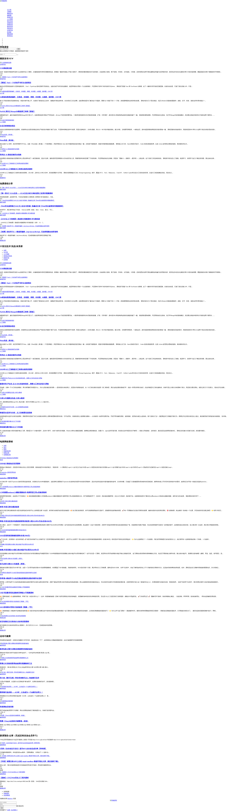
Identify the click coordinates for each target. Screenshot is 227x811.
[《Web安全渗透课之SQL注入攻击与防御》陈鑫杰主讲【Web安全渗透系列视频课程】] (27, 200)
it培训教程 (7, 795)
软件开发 (10, 21)
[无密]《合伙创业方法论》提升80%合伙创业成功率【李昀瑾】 (23, 749)
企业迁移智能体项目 (7, 126)
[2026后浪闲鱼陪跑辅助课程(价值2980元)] (13, 530)
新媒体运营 (7, 451)
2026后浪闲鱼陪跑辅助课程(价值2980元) (15, 535)
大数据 (9, 11)
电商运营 (6, 453)
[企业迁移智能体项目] (7, 120)
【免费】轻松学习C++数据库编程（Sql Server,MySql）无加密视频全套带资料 (29, 232)
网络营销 (10, 34)
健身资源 (3, 645)
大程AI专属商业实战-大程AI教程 (12, 398)
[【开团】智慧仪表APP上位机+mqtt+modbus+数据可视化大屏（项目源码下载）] (25, 756)
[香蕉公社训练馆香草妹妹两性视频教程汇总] (14, 658)
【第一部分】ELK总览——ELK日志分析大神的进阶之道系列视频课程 (26, 193)
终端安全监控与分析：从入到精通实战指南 (16, 413)
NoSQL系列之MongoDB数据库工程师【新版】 (17, 111)
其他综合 (10, 36)
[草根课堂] (3, 1)
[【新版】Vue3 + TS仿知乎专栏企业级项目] (13, 77)
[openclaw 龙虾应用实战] (8, 472)
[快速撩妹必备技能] (6, 701)
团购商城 (3, 745)
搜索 (18, 49)
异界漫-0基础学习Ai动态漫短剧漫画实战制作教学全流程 (21, 578)
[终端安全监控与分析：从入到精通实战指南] (14, 407)
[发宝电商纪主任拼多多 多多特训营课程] (13, 616)
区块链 (9, 32)
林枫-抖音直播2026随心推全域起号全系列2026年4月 (19, 550)
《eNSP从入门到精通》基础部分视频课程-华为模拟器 (20, 219)
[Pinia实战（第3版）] (6, 134)
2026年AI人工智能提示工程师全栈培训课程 (16, 169)
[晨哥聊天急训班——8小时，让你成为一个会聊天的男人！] (19, 686)
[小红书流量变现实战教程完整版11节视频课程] (15, 587)
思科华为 (10, 28)
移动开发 (10, 26)
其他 (5, 449)
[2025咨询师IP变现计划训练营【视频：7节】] (14, 601)
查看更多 (3, 178)
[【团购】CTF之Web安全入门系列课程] (12, 772)
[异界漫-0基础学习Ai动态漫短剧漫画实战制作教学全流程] (18, 572)
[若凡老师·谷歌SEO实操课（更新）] (11, 558)
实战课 (6, 8)
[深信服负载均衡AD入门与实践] (10, 421)
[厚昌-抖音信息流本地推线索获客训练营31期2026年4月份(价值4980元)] (22, 515)
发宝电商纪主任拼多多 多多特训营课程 (14, 621)
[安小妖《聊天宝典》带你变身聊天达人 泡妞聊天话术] (17, 672)
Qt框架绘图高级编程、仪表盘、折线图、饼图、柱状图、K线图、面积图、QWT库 (30, 97)
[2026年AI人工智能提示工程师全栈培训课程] (14, 163)
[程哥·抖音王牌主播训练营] (8, 501)
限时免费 (3, 189)
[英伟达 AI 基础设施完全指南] (9, 149)
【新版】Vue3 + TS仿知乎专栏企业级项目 (15, 83)
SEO (5, 447)
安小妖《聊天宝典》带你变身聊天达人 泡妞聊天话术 (19, 678)
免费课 (6, 6)
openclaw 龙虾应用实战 (8, 478)
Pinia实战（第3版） (7, 140)
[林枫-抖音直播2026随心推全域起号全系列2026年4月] (17, 544)
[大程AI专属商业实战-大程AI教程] (11, 392)
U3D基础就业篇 (6, 68)
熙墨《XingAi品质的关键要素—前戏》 (14, 721)
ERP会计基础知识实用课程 (10, 463)
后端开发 (10, 23)
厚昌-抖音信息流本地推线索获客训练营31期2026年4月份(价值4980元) (26, 521)
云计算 (9, 9)
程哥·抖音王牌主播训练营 (9, 507)
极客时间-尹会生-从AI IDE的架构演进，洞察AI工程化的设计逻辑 (24, 384)
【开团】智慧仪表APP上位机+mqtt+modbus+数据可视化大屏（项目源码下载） (29, 761)
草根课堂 (6, 793)
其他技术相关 (8, 256)
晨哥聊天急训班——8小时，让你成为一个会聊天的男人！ (21, 692)
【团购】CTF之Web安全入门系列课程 (14, 778)
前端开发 (10, 17)
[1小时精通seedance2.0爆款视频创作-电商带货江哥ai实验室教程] (20, 486)
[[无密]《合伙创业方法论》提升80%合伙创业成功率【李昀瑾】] (20, 743)
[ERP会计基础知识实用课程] (9, 458)
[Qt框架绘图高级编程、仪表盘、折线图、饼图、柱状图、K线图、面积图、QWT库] (26, 91)
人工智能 (10, 19)
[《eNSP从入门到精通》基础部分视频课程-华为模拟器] (17, 213)
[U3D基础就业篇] (5, 62)
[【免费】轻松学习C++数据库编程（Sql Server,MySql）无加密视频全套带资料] (24, 226)
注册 (8, 810)
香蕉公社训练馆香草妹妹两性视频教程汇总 (16, 663)
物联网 (9, 15)
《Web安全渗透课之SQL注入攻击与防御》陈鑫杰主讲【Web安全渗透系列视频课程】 (32, 206)
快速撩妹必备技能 (6, 707)
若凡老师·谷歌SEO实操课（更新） (13, 564)
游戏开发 (10, 24)
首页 (5, 4)
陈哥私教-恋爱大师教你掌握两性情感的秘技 (16, 649)
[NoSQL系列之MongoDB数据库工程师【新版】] (15, 106)
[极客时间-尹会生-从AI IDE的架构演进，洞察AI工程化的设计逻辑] (21, 378)
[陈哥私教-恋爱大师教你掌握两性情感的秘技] (14, 643)
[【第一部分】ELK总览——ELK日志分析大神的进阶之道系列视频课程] (22, 187)
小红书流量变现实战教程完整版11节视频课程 (17, 593)
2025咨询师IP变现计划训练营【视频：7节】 (16, 607)
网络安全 (10, 13)
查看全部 (3, 240)
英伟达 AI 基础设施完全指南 (10, 155)
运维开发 (10, 30)
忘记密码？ (14, 810)
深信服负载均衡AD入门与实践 (11, 427)
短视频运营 (7, 454)
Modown (10, 798)
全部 (5, 250)
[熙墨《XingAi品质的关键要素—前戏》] (13, 715)
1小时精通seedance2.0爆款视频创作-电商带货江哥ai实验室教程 (23, 492)
